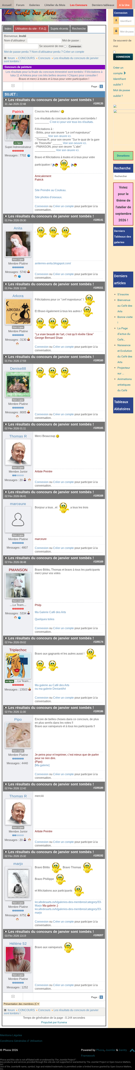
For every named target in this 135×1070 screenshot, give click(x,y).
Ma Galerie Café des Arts (50, 612)
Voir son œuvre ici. (59, 136)
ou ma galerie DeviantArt (50, 688)
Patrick (18, 112)
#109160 (98, 360)
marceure (18, 504)
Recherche (79, 28)
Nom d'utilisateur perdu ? (47, 51)
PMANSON (18, 570)
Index (8, 28)
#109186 (98, 711)
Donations (123, 155)
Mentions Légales (11, 1035)
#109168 (98, 495)
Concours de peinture (18, 67)
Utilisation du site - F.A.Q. (31, 28)
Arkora (18, 296)
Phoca (100, 1050)
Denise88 (18, 368)
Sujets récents (59, 28)
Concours (44, 58)
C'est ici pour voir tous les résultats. (72, 121)
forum (11, 58)
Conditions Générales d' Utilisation (21, 1040)
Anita (18, 228)
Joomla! (110, 1050)
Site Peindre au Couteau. (50, 190)
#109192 (98, 855)
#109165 (98, 428)
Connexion (42, 206)
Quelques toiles (44, 619)
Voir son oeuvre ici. (75, 143)
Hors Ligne (18, 259)
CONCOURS (26, 58)
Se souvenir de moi (122, 43)
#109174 (98, 641)
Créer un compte (73, 51)
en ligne (18, 143)
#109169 (98, 561)
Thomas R (18, 436)
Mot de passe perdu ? (17, 51)
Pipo (18, 719)
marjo (18, 864)
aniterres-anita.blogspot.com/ (53, 263)
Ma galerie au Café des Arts (52, 685)
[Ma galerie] (42, 765)
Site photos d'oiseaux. (48, 197)
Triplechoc (18, 650)
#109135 (98, 103)
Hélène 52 (18, 943)
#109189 (98, 787)
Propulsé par (49, 1022)
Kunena (62, 1022)
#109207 (98, 935)
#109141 (98, 219)
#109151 (98, 287)
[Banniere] (54, 14)
